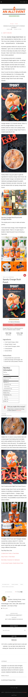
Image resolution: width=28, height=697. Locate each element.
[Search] (26, 2)
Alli (11, 29)
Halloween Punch (5, 584)
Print (14, 324)
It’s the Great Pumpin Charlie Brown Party (12, 563)
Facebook (19, 410)
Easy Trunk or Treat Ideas (8, 556)
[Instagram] (23, 2)
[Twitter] (21, 2)
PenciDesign (24, 692)
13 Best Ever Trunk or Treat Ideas (10, 553)
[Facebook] (20, 2)
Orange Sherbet (15, 584)
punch (21, 584)
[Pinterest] (24, 2)
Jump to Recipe (7, 33)
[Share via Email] (21, 591)
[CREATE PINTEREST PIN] (24, 275)
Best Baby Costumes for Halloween (10, 560)
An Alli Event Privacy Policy (8, 680)
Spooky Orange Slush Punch (8, 586)
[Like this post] (16, 591)
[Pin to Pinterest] (20, 591)
